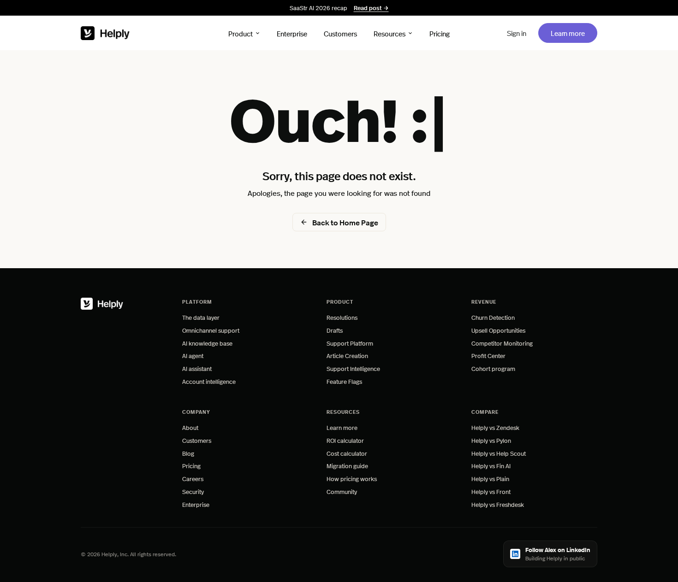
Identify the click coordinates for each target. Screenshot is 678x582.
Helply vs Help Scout (498, 453)
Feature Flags (344, 381)
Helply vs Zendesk (495, 427)
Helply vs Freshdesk (497, 504)
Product (240, 33)
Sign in (516, 33)
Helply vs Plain (490, 478)
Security (193, 491)
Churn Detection (493, 317)
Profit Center (488, 355)
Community (342, 491)
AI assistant (197, 368)
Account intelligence (209, 381)
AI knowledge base (207, 343)
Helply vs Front (491, 491)
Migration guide (347, 465)
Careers (192, 478)
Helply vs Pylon (491, 440)
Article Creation (347, 355)
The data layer (201, 317)
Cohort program (493, 368)
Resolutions (342, 317)
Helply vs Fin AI (491, 465)
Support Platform (350, 343)
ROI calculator (345, 440)
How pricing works (352, 478)
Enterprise (292, 33)
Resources (389, 33)
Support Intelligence (353, 368)
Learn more (573, 33)
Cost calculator (347, 453)
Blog (188, 453)
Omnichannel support (210, 330)
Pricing (439, 33)
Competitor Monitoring (502, 343)
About (190, 427)
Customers (340, 33)
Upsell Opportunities (498, 330)
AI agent (192, 355)
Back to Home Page (345, 222)
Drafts (335, 330)
